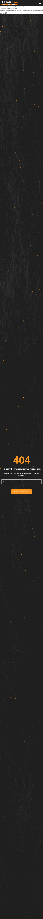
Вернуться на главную (21, 492)
